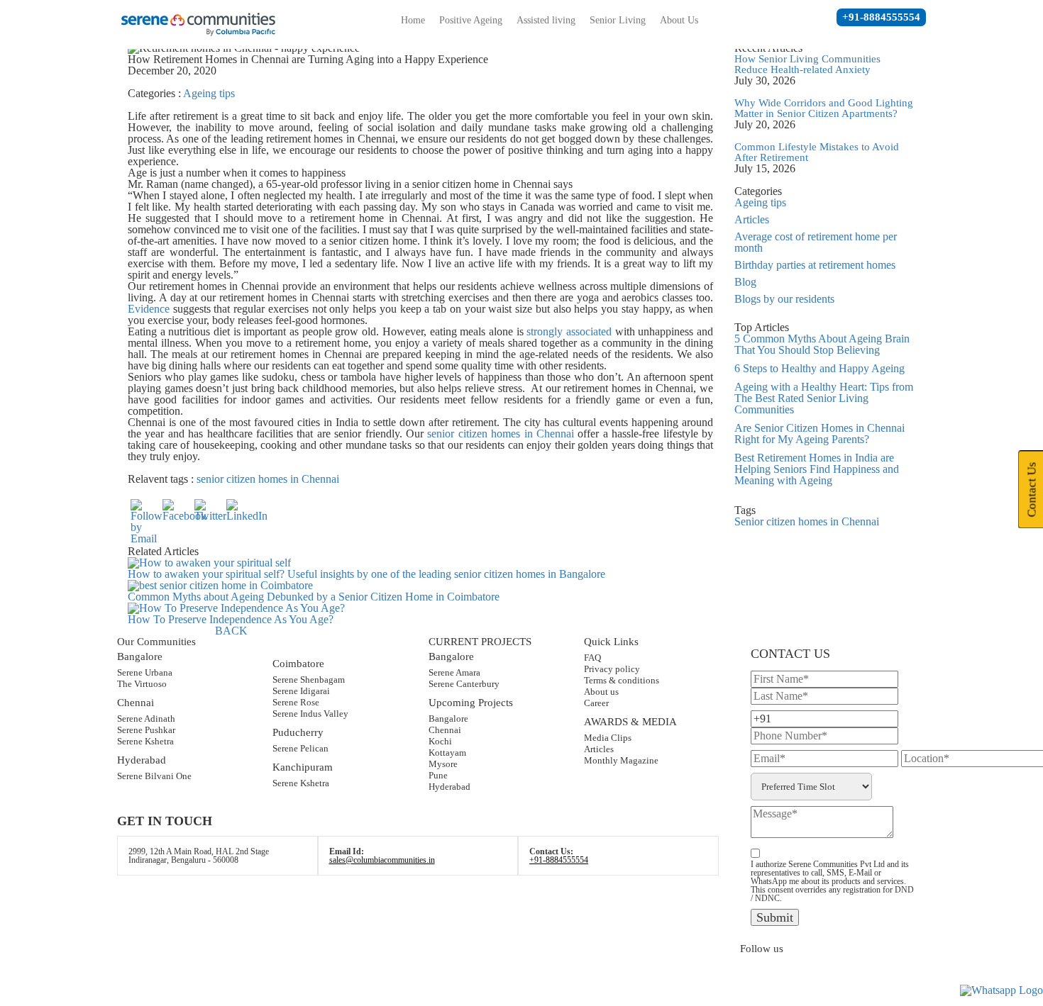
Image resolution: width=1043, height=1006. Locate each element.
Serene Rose (295, 702)
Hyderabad (449, 786)
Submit (774, 917)
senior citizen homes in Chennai (500, 433)
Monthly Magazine (621, 760)
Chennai (445, 730)
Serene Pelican (300, 748)
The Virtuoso (142, 683)
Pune (438, 775)
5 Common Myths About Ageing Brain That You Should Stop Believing (822, 344)
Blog (745, 282)
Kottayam (447, 752)
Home (413, 20)
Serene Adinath (146, 718)
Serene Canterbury (464, 683)
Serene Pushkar (146, 730)
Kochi (440, 741)
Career (596, 703)
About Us (679, 20)
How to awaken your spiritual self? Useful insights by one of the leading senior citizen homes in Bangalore (366, 574)
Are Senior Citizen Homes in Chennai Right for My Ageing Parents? (819, 433)
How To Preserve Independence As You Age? (230, 619)
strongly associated (569, 331)
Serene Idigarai (301, 691)
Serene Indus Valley (310, 713)
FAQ (592, 657)
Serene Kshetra (145, 741)
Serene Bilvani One (154, 776)
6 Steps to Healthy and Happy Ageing (819, 368)
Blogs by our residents (784, 299)
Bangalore (448, 718)
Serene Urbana (144, 672)
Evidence (149, 309)
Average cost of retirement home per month (815, 242)
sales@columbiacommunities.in (382, 860)
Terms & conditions (621, 680)
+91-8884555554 (881, 17)
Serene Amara (454, 672)
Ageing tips (209, 93)
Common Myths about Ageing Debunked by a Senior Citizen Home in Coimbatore (314, 597)
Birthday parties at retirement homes (814, 265)
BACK (231, 631)
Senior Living (618, 20)
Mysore (443, 764)
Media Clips (607, 737)
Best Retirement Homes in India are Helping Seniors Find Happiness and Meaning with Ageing (816, 469)
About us (601, 691)
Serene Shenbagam (308, 679)
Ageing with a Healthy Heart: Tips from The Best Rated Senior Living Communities (823, 398)
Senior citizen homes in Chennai (806, 521)
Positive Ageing (470, 20)
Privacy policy (612, 669)
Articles (751, 219)
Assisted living (546, 20)
